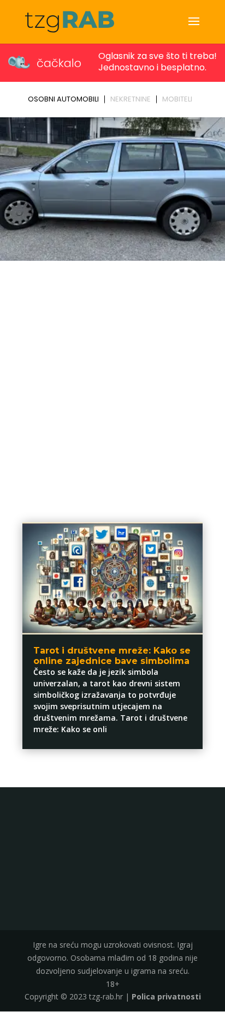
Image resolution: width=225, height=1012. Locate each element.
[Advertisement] (112, 382)
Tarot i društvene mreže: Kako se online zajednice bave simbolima (112, 655)
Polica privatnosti (166, 996)
